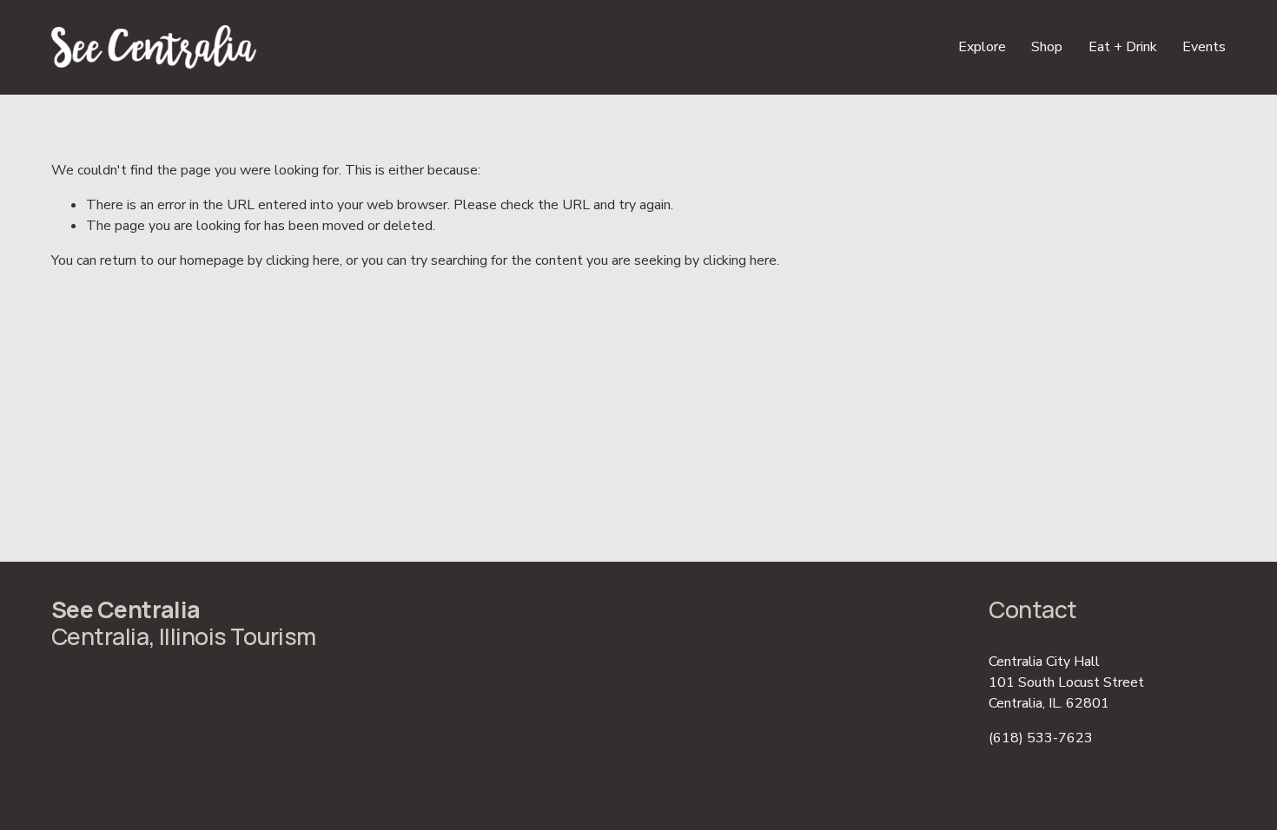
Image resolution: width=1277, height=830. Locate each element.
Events (1204, 46)
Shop (1046, 46)
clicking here (303, 260)
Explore (982, 46)
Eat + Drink (1122, 46)
